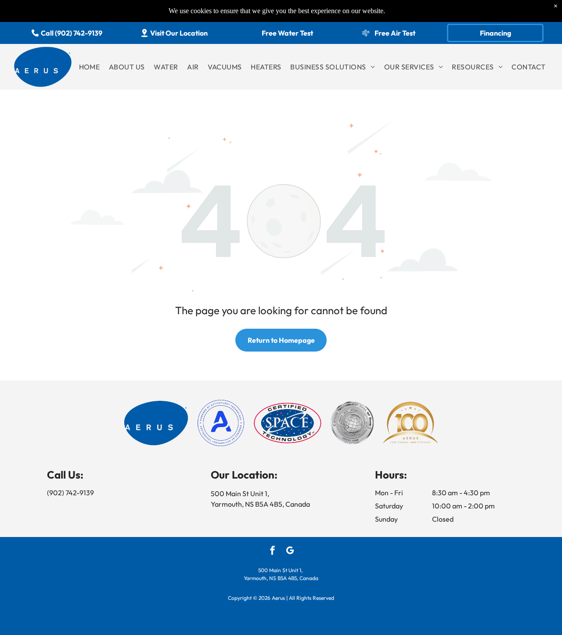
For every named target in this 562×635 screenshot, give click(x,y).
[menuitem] (89, 66)
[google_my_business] (290, 551)
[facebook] (272, 551)
